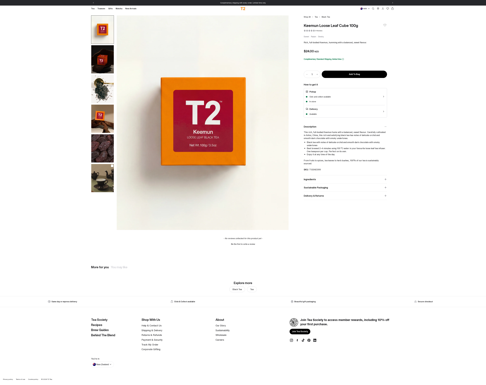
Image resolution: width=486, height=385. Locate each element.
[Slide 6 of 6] (102, 178)
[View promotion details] (343, 59)
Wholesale (221, 335)
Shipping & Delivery (151, 330)
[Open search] (373, 8)
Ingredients (310, 179)
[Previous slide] (93, 3)
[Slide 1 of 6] (102, 29)
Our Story (221, 325)
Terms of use (20, 379)
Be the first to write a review (243, 244)
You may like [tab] (119, 267)
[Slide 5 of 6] (102, 148)
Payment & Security (152, 339)
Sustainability (223, 330)
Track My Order (149, 344)
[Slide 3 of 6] (102, 89)
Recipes (96, 325)
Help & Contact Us (151, 325)
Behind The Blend (103, 335)
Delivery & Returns (314, 195)
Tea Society (99, 319)
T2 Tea (49, 379)
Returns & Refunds (151, 335)
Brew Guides (100, 330)
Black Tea (326, 17)
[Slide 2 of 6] (102, 59)
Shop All (307, 17)
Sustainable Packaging (316, 187)
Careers (220, 339)
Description (310, 126)
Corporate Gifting (150, 349)
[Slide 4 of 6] (102, 118)
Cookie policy (33, 379)
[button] (313, 30)
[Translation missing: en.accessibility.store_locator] (378, 8)
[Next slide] (392, 3)
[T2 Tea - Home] (243, 9)
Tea (316, 17)
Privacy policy (8, 379)
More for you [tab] (100, 267)
